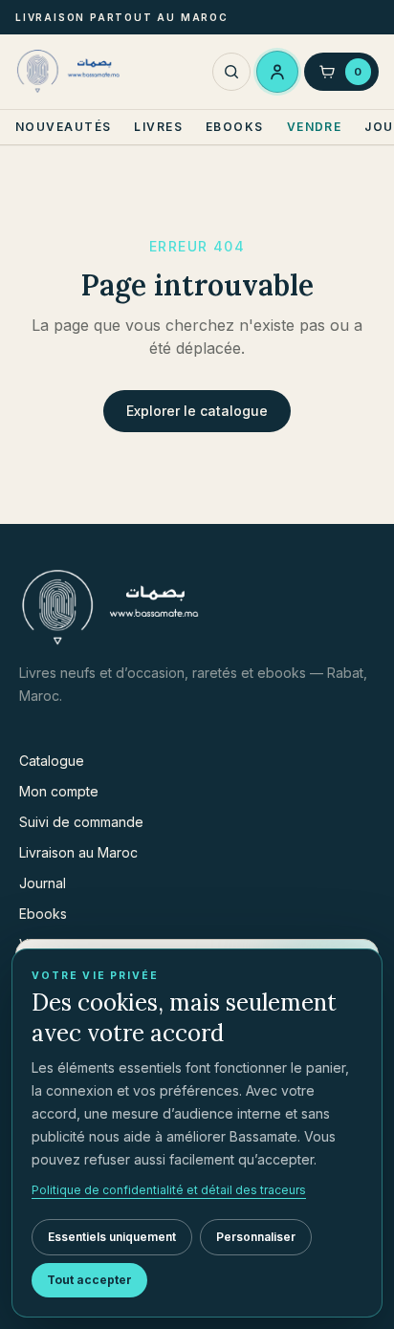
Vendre (314, 127)
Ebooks (235, 127)
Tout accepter (89, 1280)
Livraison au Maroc (78, 852)
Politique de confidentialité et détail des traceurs (169, 1190)
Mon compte (58, 791)
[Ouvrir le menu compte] (277, 72)
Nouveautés (63, 127)
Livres (158, 127)
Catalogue (51, 760)
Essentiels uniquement (112, 1237)
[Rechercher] (232, 72)
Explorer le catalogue (197, 411)
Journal (42, 883)
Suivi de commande (81, 822)
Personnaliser (256, 1237)
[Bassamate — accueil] (70, 72)
